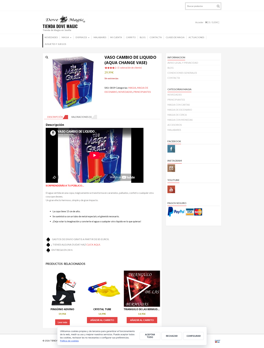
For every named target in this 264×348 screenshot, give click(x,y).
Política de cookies (69, 340)
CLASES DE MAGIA (175, 37)
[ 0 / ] (213, 22)
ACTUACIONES (196, 37)
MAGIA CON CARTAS (178, 104)
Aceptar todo (150, 335)
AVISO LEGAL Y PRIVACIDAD (182, 62)
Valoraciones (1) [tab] (81, 116)
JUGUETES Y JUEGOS (55, 44)
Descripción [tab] (55, 116)
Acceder (199, 22)
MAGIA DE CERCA (177, 114)
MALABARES (100, 37)
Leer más (62, 322)
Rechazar (172, 336)
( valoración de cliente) (129, 67)
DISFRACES (81, 37)
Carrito (131, 37)
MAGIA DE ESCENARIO (179, 109)
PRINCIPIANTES (142, 91)
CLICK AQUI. (93, 244)
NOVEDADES (51, 37)
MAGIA (65, 37)
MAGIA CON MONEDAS (180, 119)
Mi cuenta (116, 37)
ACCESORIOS (174, 124)
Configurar (194, 336)
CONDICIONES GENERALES (182, 72)
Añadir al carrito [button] (102, 320)
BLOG (143, 37)
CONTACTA (156, 37)
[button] (47, 57)
